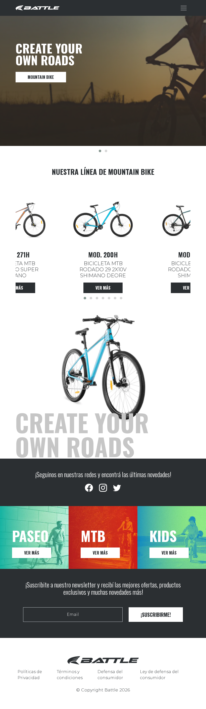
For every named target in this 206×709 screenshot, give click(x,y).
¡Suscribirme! (156, 614)
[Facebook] (89, 488)
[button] (100, 150)
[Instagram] (103, 488)
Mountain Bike (41, 77)
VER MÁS (31, 553)
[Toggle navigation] (183, 8)
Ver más (103, 288)
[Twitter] (117, 488)
